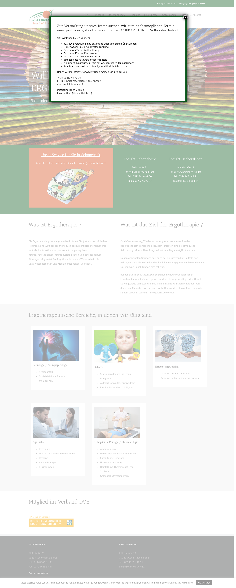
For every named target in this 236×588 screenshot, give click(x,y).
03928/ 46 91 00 (71, 77)
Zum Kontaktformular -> (70, 84)
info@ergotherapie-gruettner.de (83, 80)
